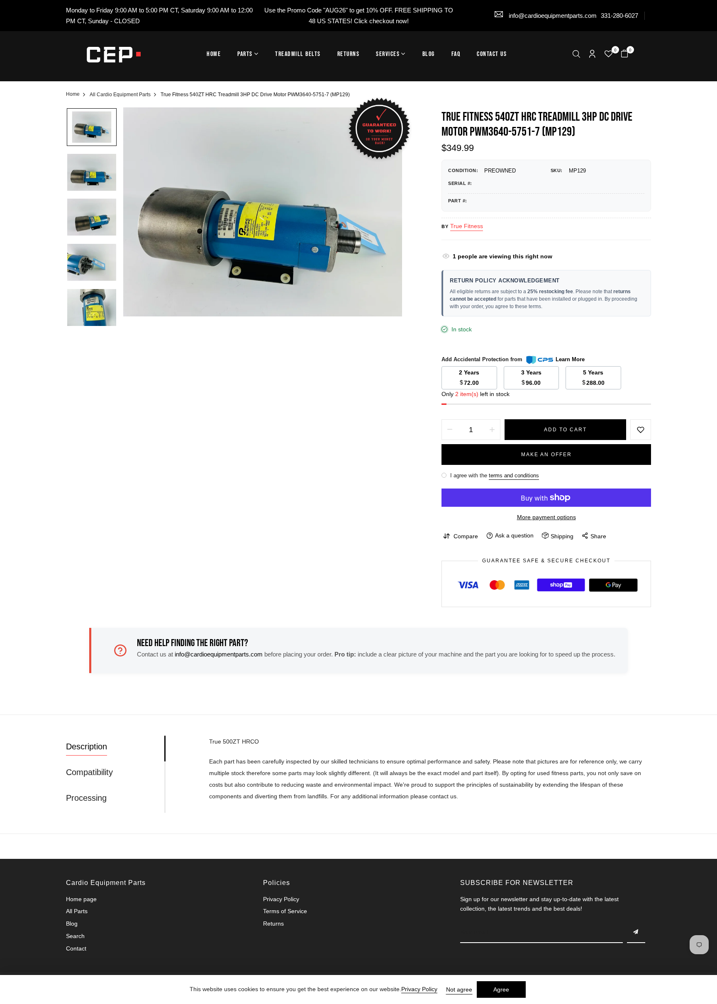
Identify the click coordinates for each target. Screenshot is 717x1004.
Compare (466, 536)
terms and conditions (514, 475)
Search (75, 936)
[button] (576, 55)
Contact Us (492, 54)
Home (214, 54)
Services (388, 54)
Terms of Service (285, 911)
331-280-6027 (619, 15)
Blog (428, 54)
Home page (81, 899)
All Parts (77, 911)
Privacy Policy (281, 899)
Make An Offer (546, 454)
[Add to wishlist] (640, 429)
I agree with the (494, 475)
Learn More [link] (570, 359)
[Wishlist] (608, 54)
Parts (245, 54)
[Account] (592, 54)
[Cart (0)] (624, 54)
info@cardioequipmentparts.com (552, 15)
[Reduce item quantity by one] (450, 430)
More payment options (546, 517)
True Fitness (466, 226)
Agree (501, 989)
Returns (348, 54)
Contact (76, 948)
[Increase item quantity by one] (492, 430)
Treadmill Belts (298, 54)
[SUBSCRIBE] (636, 932)
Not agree (459, 989)
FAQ (456, 54)
